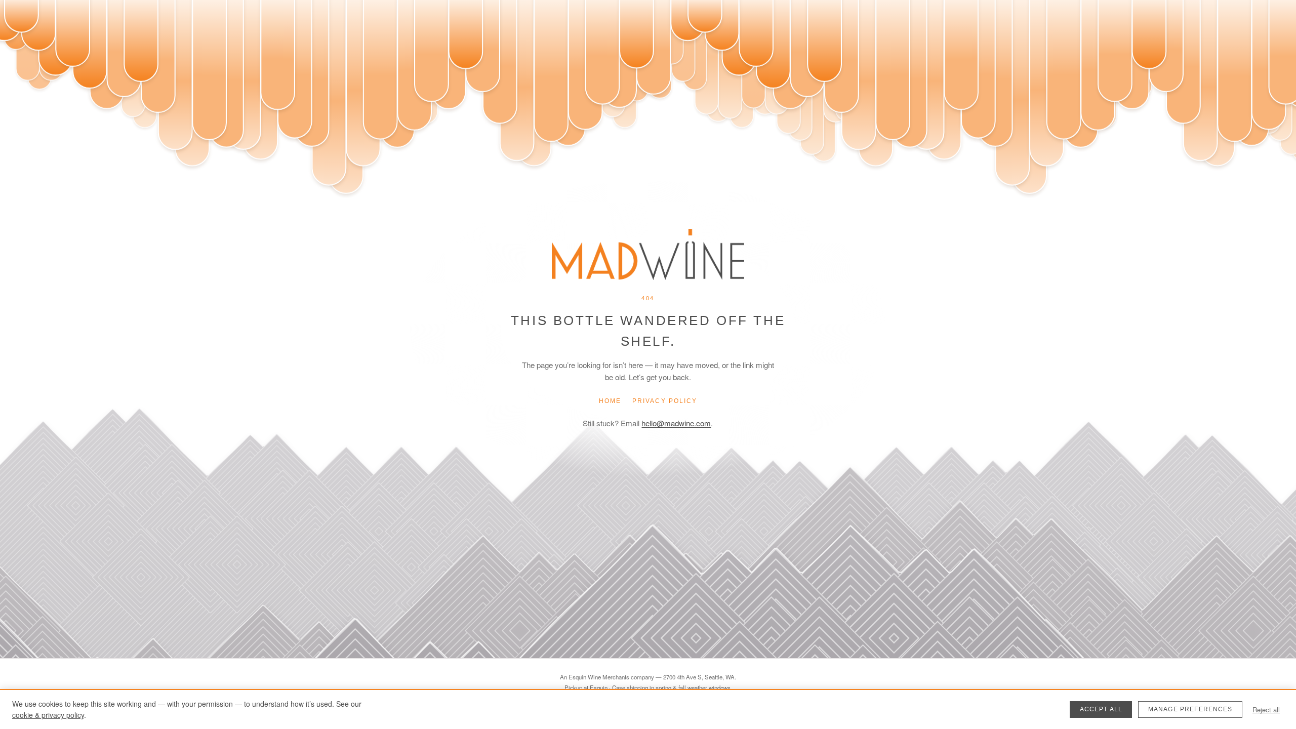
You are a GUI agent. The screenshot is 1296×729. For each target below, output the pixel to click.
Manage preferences (1190, 709)
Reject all (1266, 709)
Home (610, 401)
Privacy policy (664, 401)
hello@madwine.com (676, 423)
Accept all (1101, 709)
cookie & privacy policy (48, 715)
